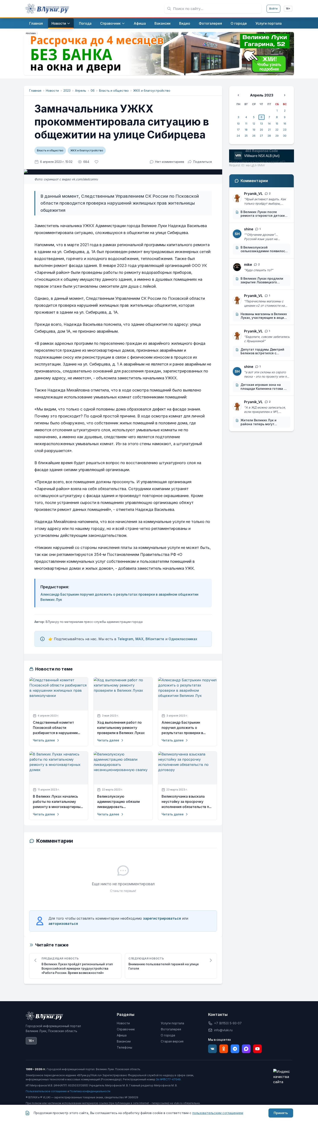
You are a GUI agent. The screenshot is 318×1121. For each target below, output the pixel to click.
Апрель (80, 90)
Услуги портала (172, 1023)
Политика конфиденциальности (90, 1091)
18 (246, 129)
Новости (52, 90)
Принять (281, 1113)
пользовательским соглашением (217, 1113)
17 (238, 129)
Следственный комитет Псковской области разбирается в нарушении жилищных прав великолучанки (55, 728)
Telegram (125, 639)
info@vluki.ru (223, 1030)
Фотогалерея (171, 1029)
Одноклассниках (183, 639)
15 (277, 123)
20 (261, 129)
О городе (168, 1035)
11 (246, 123)
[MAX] (246, 1048)
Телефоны (124, 1047)
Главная (35, 90)
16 (284, 123)
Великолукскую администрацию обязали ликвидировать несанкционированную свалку (123, 802)
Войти (273, 8)
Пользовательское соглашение (46, 1091)
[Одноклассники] (223, 1048)
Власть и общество (114, 90)
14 (269, 123)
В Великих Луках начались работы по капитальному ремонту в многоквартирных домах (57, 802)
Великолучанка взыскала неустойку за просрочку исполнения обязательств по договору (186, 802)
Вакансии (124, 1041)
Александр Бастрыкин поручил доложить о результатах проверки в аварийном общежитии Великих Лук (182, 728)
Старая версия (172, 1041)
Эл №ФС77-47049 (168, 1079)
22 (276, 129)
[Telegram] (235, 1048)
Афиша (122, 1035)
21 (269, 129)
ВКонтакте (155, 639)
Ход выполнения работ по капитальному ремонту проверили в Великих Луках (121, 727)
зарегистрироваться (162, 918)
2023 (67, 90)
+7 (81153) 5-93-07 (228, 1023)
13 (261, 123)
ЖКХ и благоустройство (151, 90)
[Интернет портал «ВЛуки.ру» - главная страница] (47, 8)
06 (93, 90)
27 (261, 135)
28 (269, 135)
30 (284, 135)
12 (253, 123)
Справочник (126, 1029)
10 (238, 123)
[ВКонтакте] (212, 1048)
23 (284, 129)
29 (277, 135)
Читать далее (44, 740)
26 (253, 135)
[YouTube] (257, 1048)
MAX (139, 639)
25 (246, 135)
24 (238, 135)
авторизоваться (63, 923)
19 (253, 129)
